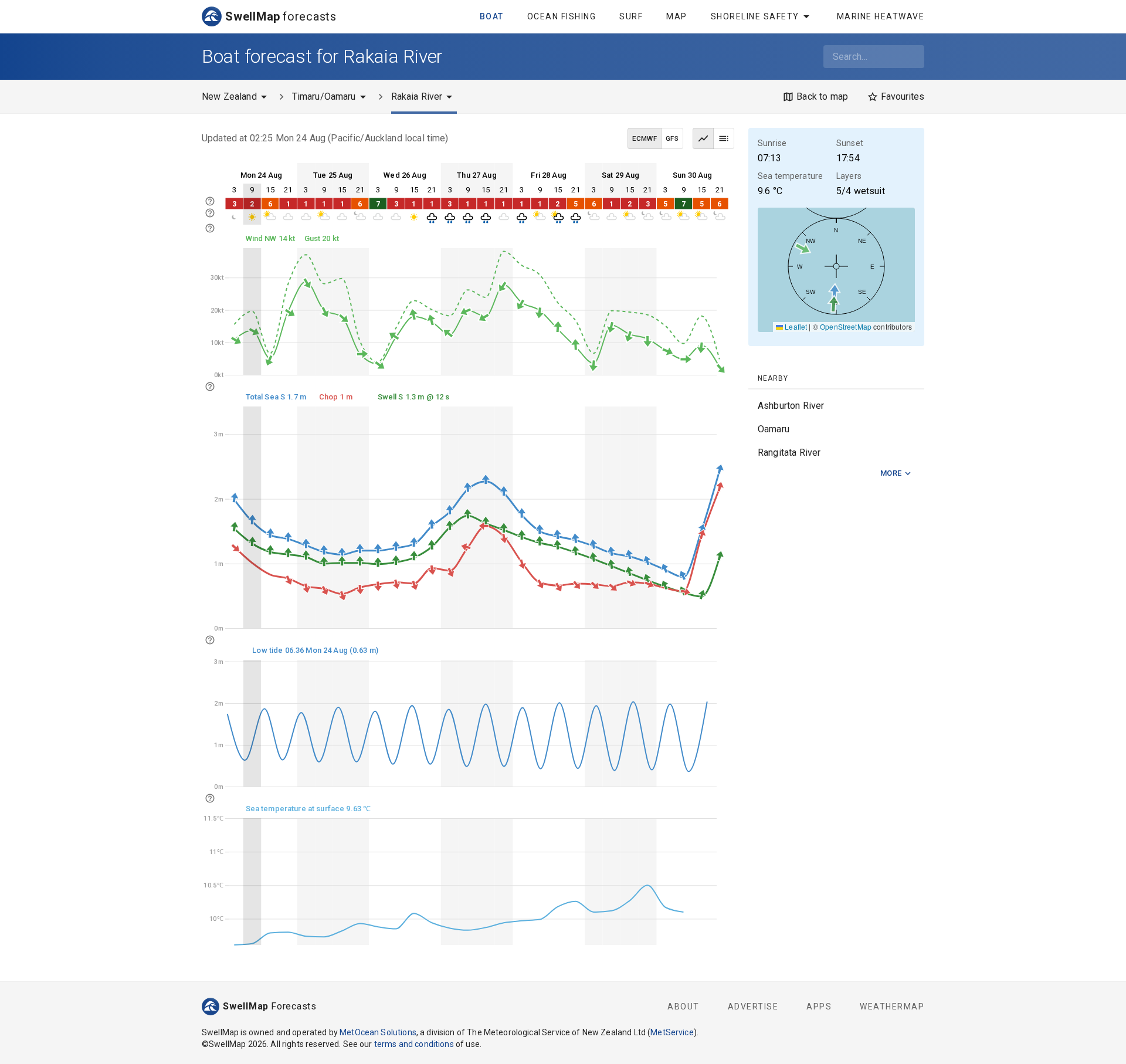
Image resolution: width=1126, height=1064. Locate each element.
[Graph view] (703, 138)
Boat (492, 16)
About (683, 1006)
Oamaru (773, 429)
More (891, 473)
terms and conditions (414, 1044)
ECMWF (644, 138)
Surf (631, 16)
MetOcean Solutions (378, 1032)
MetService (672, 1032)
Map (676, 16)
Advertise (753, 1006)
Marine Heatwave (881, 16)
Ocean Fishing (561, 16)
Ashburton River (791, 405)
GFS (672, 138)
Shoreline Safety (755, 16)
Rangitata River (789, 452)
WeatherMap (892, 1006)
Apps (819, 1006)
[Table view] (723, 138)
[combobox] (873, 56)
